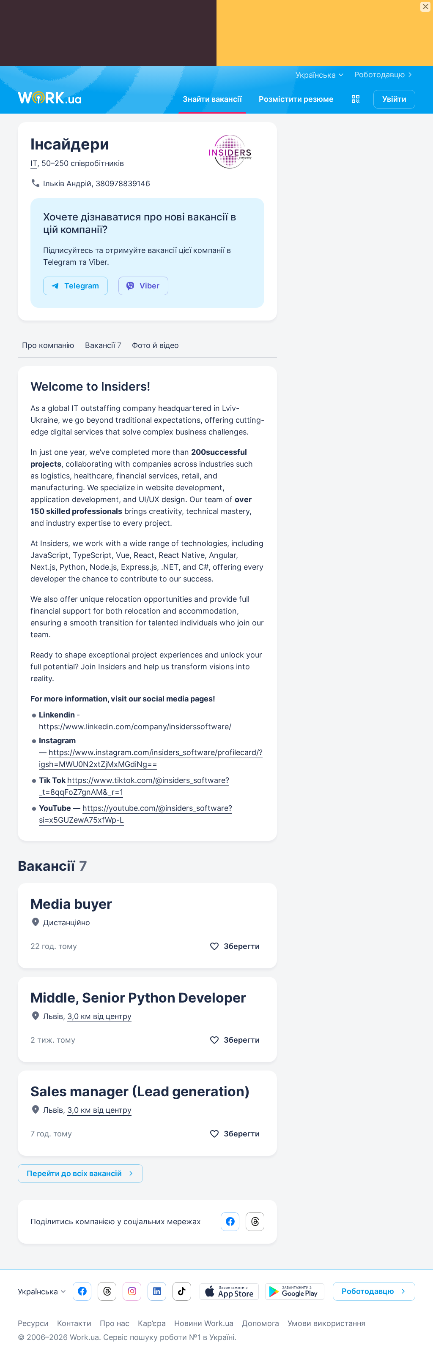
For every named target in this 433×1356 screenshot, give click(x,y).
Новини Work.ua (203, 1323)
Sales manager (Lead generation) (140, 1091)
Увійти (394, 99)
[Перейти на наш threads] (107, 1291)
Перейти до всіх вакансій (74, 1173)
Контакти (74, 1323)
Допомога (260, 1323)
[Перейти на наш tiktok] (182, 1291)
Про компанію (48, 345)
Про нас (114, 1323)
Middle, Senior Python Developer (138, 997)
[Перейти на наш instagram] (132, 1291)
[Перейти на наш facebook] (82, 1291)
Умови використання (326, 1323)
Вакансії (103, 345)
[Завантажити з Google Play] (294, 1291)
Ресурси (33, 1323)
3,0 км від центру (99, 1016)
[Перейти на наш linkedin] (157, 1291)
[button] (355, 99)
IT (33, 163)
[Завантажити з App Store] (229, 1291)
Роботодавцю (379, 74)
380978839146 (123, 183)
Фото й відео (155, 345)
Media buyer (71, 904)
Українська (38, 1291)
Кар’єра (152, 1323)
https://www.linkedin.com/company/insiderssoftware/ (135, 726)
